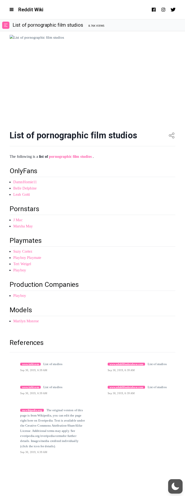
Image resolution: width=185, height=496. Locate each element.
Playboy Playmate (27, 258)
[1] (11, 363)
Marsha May (23, 226)
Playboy (19, 270)
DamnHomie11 (25, 182)
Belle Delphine (25, 188)
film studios (82, 156)
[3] (11, 386)
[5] (11, 409)
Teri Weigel (22, 264)
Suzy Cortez (23, 251)
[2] (98, 363)
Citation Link (29, 364)
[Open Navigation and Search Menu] (11, 9)
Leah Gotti (21, 194)
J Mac (18, 220)
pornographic (60, 156)
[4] (98, 386)
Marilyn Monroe (26, 321)
